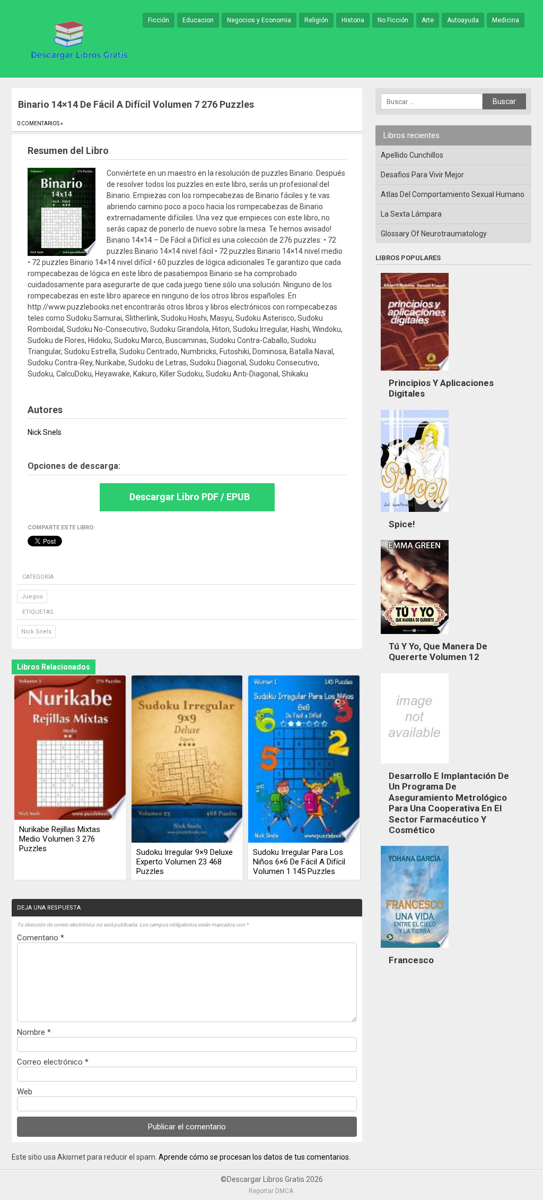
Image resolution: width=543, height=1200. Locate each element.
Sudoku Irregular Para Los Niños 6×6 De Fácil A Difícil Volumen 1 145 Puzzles (299, 861)
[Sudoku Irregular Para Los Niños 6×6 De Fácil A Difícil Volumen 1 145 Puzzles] (304, 760)
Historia (352, 20)
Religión (316, 20)
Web (24, 1091)
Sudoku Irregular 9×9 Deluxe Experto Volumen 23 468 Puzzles (184, 861)
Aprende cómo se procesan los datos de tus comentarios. (255, 1157)
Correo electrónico (53, 1062)
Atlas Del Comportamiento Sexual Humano (452, 194)
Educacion (198, 20)
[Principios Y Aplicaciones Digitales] (415, 373)
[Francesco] (415, 950)
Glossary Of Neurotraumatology (434, 233)
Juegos (32, 596)
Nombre (34, 1032)
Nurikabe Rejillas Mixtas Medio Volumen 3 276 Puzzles (59, 839)
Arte (428, 20)
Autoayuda (463, 20)
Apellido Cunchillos (412, 155)
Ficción (158, 20)
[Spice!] (415, 514)
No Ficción (393, 20)
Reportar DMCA (271, 1191)
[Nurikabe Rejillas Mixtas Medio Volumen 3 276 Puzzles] (70, 748)
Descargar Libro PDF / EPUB (189, 496)
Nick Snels (36, 631)
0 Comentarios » (40, 123)
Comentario (40, 937)
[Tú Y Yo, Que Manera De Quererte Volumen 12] (415, 636)
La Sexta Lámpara (411, 214)
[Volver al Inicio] (77, 39)
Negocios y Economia (259, 20)
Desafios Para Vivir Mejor (422, 174)
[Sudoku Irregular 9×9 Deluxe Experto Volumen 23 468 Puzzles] (187, 760)
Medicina (505, 20)
